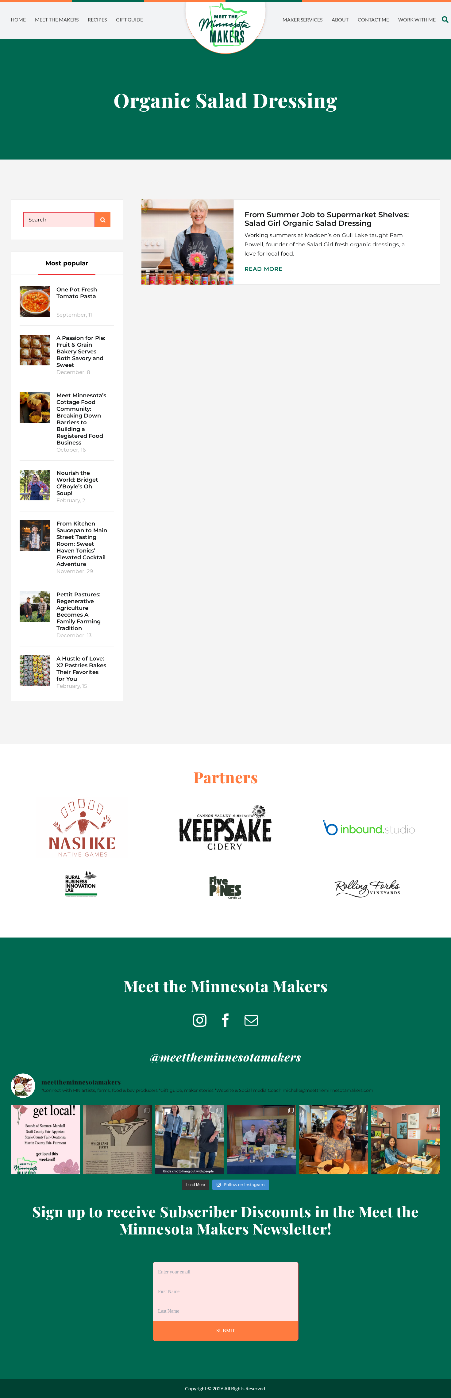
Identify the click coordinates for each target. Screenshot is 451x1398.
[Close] (263, 652)
